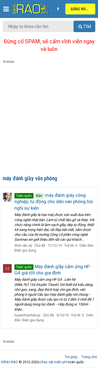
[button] (6, 9)
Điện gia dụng (25, 250)
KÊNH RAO (9, 362)
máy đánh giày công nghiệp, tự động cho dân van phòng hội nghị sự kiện (53, 201)
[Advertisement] (49, 121)
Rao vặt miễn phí (54, 362)
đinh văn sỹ (23, 245)
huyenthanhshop (27, 315)
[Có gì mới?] (58, 9)
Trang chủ (89, 357)
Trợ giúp (71, 357)
